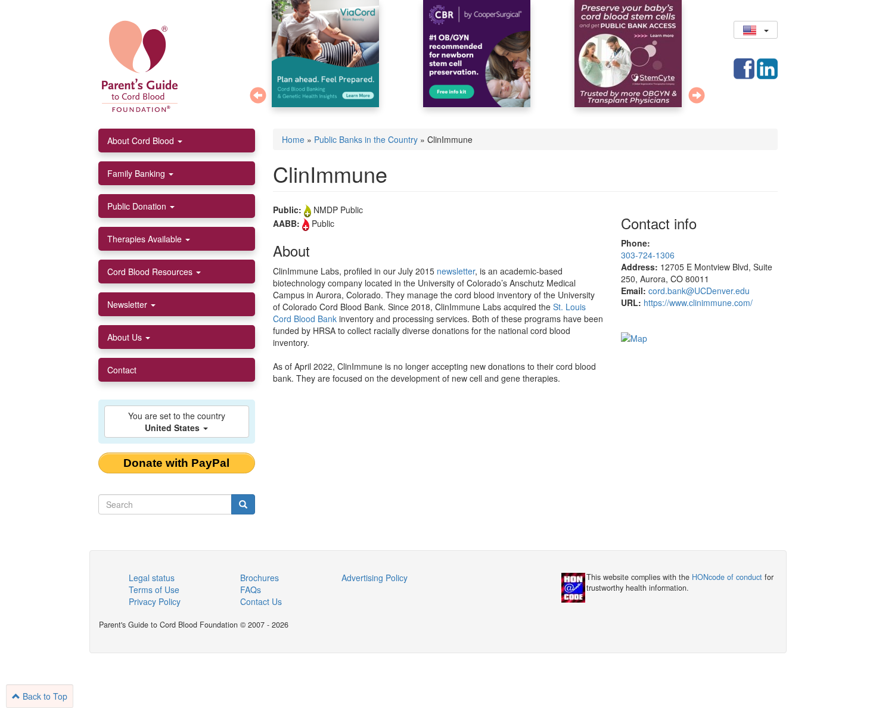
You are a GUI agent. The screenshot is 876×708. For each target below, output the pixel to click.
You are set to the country (176, 421)
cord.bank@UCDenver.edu (699, 291)
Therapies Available (145, 239)
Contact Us (261, 601)
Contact (121, 370)
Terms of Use (154, 589)
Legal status (152, 578)
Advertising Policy (374, 578)
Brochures (259, 578)
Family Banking (137, 173)
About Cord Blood (141, 140)
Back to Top (43, 696)
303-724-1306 (648, 255)
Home (293, 139)
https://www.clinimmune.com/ (698, 302)
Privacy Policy (155, 601)
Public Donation (138, 206)
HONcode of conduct (727, 577)
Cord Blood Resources (151, 271)
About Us (125, 337)
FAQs (250, 589)
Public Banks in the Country (366, 139)
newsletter (456, 271)
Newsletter (128, 304)
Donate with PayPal (176, 463)
